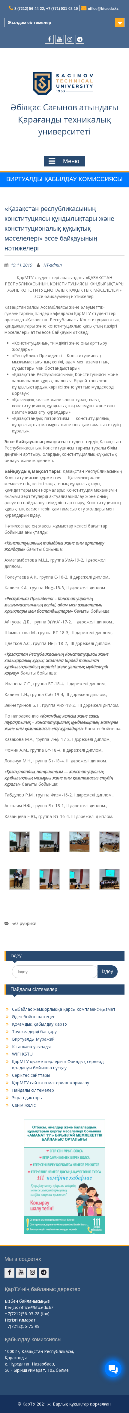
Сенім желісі (24, 1105)
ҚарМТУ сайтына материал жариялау (50, 1082)
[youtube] (59, 39)
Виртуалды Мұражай (33, 1039)
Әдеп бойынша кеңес (33, 1016)
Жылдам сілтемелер (29, 22)
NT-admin (53, 265)
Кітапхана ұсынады (31, 1046)
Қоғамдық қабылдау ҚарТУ (40, 1024)
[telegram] (80, 39)
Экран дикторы (27, 1097)
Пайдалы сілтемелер (33, 1090)
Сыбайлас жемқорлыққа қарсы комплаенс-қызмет (64, 1009)
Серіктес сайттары (31, 1075)
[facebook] (49, 39)
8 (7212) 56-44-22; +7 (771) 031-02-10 (46, 9)
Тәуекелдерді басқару (34, 1031)
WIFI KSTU (22, 1054)
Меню (71, 161)
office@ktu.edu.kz (103, 9)
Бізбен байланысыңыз (27, 1301)
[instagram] (69, 39)
